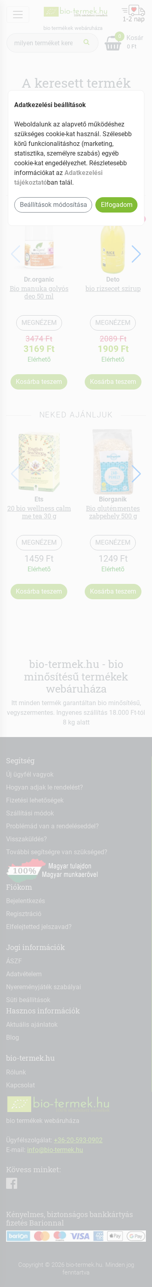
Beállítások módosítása (53, 205)
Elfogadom (117, 205)
